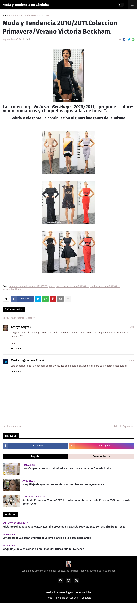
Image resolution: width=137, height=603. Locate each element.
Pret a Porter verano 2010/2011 (72, 286)
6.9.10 (132, 327)
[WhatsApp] (133, 39)
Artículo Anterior (13, 426)
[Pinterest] (53, 299)
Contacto (86, 597)
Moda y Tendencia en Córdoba (26, 5)
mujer (52, 286)
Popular (35, 456)
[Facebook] (124, 39)
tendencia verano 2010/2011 (105, 286)
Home (49, 597)
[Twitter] (128, 39)
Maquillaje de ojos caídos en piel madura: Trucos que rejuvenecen (63, 484)
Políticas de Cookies (67, 597)
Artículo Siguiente (123, 426)
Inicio (5, 15)
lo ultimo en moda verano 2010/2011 (29, 15)
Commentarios (101, 456)
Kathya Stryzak (21, 327)
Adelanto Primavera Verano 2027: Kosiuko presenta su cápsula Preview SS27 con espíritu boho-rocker (76, 502)
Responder (16, 348)
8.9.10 (131, 360)
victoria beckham (12, 289)
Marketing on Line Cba (26, 360)
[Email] (60, 299)
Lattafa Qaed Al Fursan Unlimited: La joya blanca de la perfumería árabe (66, 468)
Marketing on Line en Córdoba (75, 592)
